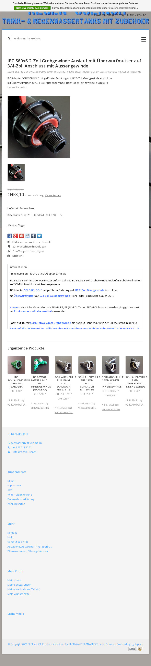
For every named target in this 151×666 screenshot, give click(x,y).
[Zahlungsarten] (132, 649)
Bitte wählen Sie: (18, 215)
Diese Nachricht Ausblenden (32, 8)
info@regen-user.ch (25, 452)
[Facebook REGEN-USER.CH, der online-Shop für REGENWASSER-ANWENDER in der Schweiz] (11, 624)
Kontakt (12, 532)
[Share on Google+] (15, 236)
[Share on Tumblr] (33, 236)
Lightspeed (137, 644)
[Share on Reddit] (27, 236)
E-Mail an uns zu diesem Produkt (31, 242)
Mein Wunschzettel (18, 594)
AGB (10, 490)
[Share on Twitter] (39, 236)
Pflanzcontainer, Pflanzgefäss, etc (27, 551)
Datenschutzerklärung (20, 499)
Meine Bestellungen (19, 584)
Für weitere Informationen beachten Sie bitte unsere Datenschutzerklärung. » (95, 8)
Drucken (17, 255)
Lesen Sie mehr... (17, 87)
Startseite (13, 71)
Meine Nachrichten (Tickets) (23, 589)
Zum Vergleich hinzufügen (28, 251)
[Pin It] (21, 236)
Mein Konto (137, 15)
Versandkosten (53, 195)
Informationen (18, 267)
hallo (10, 537)
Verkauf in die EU (17, 542)
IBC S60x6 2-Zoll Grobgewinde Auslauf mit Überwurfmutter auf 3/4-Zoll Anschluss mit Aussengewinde (81, 71)
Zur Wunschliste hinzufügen (29, 246)
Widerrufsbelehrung (19, 494)
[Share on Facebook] (9, 236)
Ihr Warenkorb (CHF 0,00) (107, 15)
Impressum (14, 485)
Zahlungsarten (16, 504)
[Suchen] (9, 38)
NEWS (11, 481)
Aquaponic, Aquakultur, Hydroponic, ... (29, 546)
